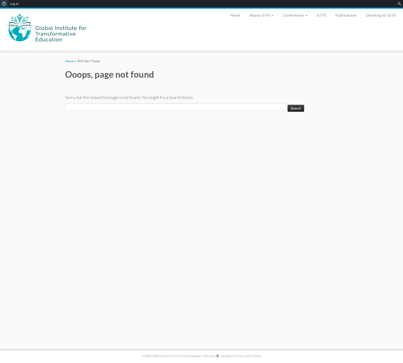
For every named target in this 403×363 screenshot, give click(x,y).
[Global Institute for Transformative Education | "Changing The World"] (46, 29)
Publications (346, 15)
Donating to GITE (381, 15)
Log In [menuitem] (14, 4)
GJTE (321, 15)
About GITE (260, 15)
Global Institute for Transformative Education (176, 355)
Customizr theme (251, 355)
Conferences (294, 15)
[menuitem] (4, 3)
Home (235, 15)
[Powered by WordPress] (217, 355)
